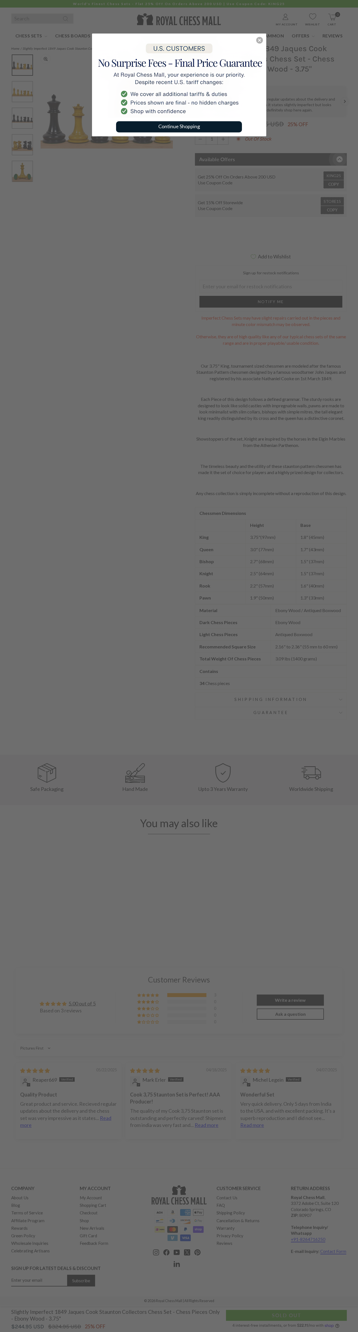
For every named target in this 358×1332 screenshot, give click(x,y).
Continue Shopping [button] (179, 126)
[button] (259, 40)
